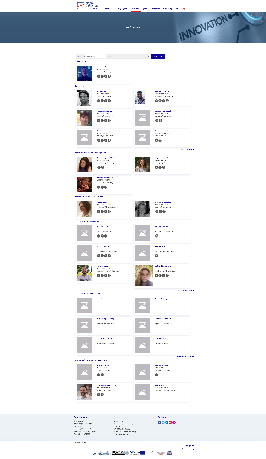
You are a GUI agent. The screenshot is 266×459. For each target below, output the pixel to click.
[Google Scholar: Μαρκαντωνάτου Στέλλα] (163, 167)
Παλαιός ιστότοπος (188, 449)
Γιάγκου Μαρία (102, 202)
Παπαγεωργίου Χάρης (162, 131)
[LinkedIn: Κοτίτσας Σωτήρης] (98, 255)
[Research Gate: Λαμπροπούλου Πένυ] (105, 120)
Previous (179, 149)
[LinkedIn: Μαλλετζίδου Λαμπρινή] (156, 275)
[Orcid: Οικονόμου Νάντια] (102, 140)
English (184, 9)
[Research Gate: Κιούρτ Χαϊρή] (105, 100)
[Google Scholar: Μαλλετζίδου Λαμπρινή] (167, 275)
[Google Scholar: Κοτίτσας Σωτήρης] (109, 255)
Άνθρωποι (135, 9)
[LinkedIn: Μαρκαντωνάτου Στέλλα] (156, 167)
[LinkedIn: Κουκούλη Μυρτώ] (156, 255)
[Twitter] (163, 422)
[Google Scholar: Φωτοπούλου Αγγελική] (105, 187)
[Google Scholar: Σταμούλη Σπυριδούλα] (164, 211)
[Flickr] (174, 422)
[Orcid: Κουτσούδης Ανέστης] (160, 100)
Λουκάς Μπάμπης (161, 299)
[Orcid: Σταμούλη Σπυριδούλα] (156, 211)
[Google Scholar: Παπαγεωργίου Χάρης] (160, 140)
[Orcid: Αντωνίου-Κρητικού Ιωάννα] (99, 167)
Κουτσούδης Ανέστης (162, 91)
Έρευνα (145, 9)
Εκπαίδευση (167, 9)
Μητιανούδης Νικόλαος (105, 319)
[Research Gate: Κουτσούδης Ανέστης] (163, 100)
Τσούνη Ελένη (159, 385)
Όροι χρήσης (190, 446)
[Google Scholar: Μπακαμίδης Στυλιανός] (160, 120)
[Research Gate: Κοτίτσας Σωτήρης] (105, 255)
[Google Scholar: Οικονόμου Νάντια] (109, 140)
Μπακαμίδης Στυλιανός (163, 111)
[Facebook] (159, 422)
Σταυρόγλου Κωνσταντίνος (106, 385)
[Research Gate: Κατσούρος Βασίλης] (105, 76)
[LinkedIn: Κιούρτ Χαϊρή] (98, 100)
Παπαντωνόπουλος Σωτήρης (107, 338)
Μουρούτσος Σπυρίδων (163, 319)
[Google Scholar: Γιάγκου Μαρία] (109, 211)
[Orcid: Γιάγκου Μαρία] (102, 211)
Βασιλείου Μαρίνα (103, 365)
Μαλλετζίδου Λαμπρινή (163, 266)
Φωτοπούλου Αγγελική (105, 178)
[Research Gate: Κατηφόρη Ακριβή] (105, 236)
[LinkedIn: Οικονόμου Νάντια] (98, 140)
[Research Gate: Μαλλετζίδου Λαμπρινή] (163, 275)
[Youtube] (170, 422)
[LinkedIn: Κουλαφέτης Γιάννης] (156, 374)
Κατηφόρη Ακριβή (103, 226)
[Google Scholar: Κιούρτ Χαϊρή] (109, 100)
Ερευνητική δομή (122, 9)
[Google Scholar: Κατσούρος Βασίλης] (109, 76)
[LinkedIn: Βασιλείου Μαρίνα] (98, 374)
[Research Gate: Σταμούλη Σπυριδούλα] (160, 211)
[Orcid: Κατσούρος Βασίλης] (102, 76)
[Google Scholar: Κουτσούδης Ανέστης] (167, 100)
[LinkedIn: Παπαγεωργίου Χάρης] (156, 140)
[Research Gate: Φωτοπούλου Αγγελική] (102, 187)
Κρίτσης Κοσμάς (103, 266)
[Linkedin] (166, 422)
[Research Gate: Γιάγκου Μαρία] (105, 211)
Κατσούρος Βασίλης (104, 67)
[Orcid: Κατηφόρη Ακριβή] (102, 236)
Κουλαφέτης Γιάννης (162, 365)
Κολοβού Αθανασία (161, 226)
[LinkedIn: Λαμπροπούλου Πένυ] (98, 120)
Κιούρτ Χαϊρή (101, 91)
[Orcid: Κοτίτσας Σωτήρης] (102, 255)
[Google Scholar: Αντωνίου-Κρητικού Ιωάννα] (102, 167)
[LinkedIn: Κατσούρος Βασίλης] (98, 76)
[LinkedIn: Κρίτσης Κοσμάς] (98, 275)
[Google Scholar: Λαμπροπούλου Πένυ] (109, 120)
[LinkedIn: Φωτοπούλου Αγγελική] (98, 187)
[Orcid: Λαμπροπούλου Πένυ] (102, 120)
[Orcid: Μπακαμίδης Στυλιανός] (156, 120)
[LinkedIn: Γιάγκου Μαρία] (98, 211)
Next (192, 149)
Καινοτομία (156, 9)
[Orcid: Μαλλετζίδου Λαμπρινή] (160, 275)
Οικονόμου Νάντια (103, 131)
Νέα (176, 9)
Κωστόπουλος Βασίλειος (106, 299)
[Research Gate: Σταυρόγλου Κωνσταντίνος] (102, 394)
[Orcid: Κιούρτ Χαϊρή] (102, 100)
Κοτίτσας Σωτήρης (103, 246)
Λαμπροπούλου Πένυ (104, 111)
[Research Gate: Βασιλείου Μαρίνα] (102, 374)
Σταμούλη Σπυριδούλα (163, 202)
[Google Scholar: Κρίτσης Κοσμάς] (109, 275)
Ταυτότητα (107, 9)
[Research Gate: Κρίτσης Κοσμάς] (105, 275)
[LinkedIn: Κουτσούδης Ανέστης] (156, 100)
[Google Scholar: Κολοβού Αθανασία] (156, 236)
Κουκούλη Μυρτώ (161, 246)
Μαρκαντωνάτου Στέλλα (163, 158)
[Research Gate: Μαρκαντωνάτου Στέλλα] (160, 167)
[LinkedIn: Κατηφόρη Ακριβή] (98, 236)
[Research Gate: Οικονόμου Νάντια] (105, 140)
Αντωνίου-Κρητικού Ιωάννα (106, 158)
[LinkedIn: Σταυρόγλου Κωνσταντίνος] (98, 394)
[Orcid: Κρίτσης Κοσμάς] (102, 275)
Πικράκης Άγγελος (161, 338)
